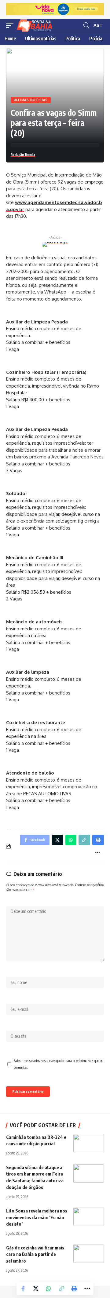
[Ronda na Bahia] (36, 25)
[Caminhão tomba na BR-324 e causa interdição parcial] (88, 1143)
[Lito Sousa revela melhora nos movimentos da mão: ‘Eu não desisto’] (88, 1217)
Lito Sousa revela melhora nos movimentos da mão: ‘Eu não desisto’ (36, 1217)
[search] (86, 25)
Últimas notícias (31, 100)
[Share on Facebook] (22, 1288)
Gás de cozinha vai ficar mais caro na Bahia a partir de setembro (35, 1254)
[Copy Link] (61, 1288)
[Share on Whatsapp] (48, 1288)
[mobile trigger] (11, 25)
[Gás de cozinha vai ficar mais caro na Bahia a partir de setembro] (88, 1254)
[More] (87, 1288)
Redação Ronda (23, 154)
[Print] (74, 1288)
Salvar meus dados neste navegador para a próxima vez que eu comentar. (58, 1064)
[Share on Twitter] (35, 1288)
